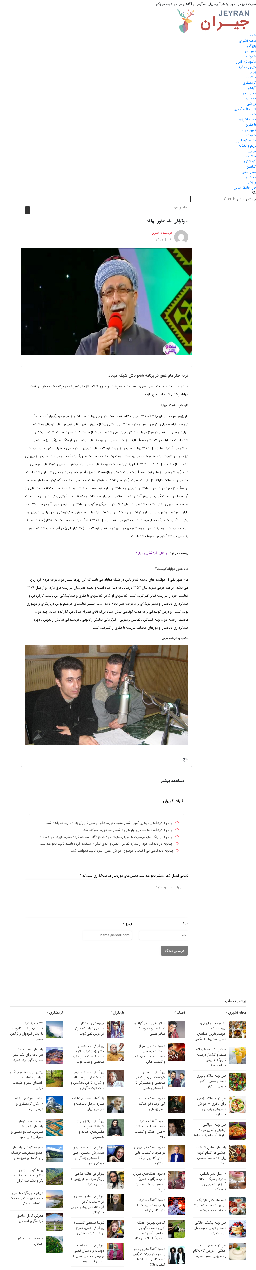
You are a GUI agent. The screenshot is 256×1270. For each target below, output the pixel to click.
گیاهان (251, 88)
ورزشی (251, 103)
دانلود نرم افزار (246, 61)
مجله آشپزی (247, 40)
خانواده (251, 56)
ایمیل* (127, 924)
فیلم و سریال (179, 207)
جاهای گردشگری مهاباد (152, 553)
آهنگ (180, 1012)
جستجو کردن (246, 199)
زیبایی (252, 72)
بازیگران (251, 46)
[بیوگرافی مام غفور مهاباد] (106, 301)
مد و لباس (249, 93)
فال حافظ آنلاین (245, 109)
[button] (128, 193)
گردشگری (249, 82)
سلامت (251, 77)
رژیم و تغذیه (247, 67)
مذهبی (251, 98)
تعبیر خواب (248, 51)
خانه (253, 35)
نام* (185, 924)
